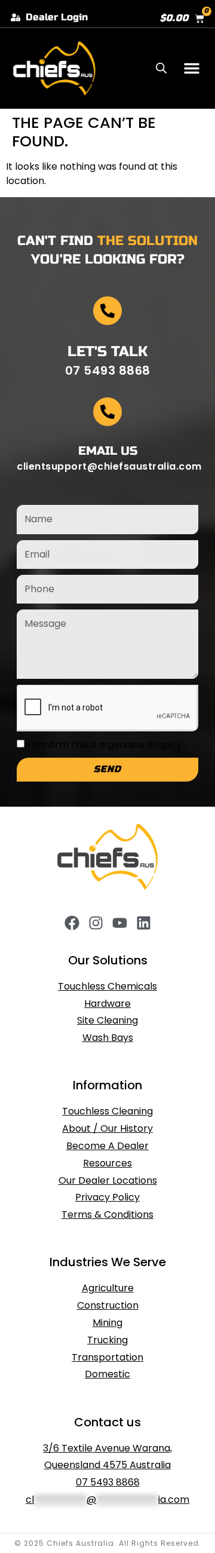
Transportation (107, 1357)
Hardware (107, 1003)
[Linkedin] (143, 922)
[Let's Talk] (107, 310)
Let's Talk (107, 351)
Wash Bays (107, 1037)
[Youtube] (119, 922)
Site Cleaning (107, 1020)
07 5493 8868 (108, 1482)
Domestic (107, 1374)
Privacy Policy (107, 1197)
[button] (191, 68)
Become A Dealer (107, 1146)
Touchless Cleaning (107, 1111)
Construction (108, 1305)
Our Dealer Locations (108, 1180)
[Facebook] (71, 922)
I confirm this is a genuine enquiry (104, 745)
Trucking (107, 1340)
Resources (107, 1163)
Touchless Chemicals (107, 986)
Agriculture (108, 1288)
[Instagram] (95, 922)
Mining (107, 1323)
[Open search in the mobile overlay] (161, 68)
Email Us (107, 450)
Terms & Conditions (107, 1214)
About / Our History (107, 1128)
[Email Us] (107, 411)
